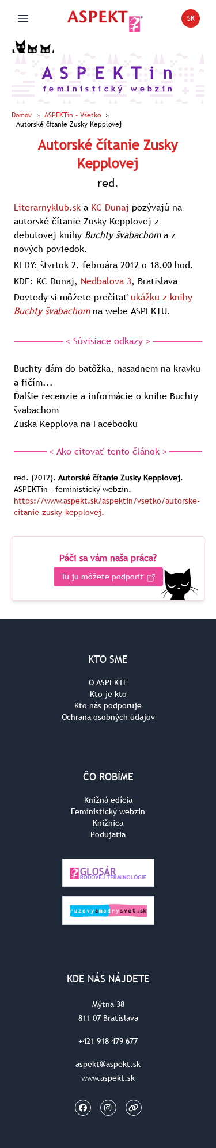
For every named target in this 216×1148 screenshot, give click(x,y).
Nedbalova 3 (106, 280)
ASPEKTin (72, 115)
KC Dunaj (110, 207)
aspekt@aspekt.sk (108, 1064)
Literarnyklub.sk (47, 207)
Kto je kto (108, 694)
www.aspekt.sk (108, 1078)
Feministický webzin (108, 811)
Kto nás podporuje (108, 705)
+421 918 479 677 (108, 1041)
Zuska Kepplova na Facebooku (76, 423)
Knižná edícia (108, 800)
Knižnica (108, 823)
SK (193, 20)
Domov (22, 115)
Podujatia (108, 834)
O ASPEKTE (108, 682)
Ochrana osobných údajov (108, 717)
